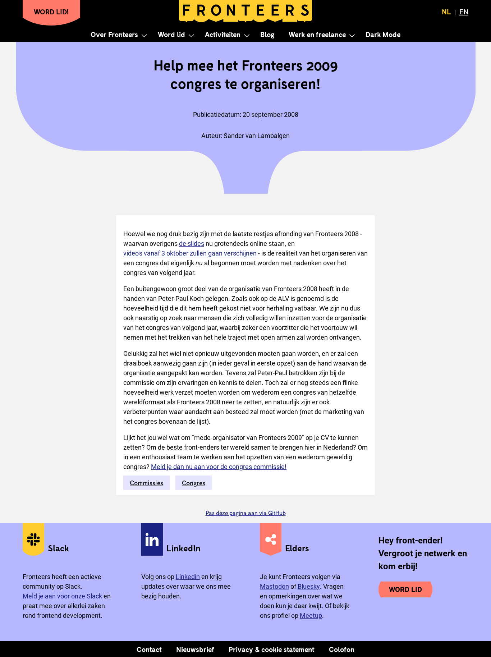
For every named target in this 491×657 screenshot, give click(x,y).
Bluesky (309, 586)
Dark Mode (383, 34)
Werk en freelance (317, 34)
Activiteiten (222, 34)
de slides (191, 243)
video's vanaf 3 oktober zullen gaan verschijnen (190, 253)
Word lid (171, 34)
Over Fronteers (114, 34)
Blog (267, 34)
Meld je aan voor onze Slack (62, 596)
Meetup (311, 615)
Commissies (146, 483)
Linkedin (188, 576)
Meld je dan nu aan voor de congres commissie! (218, 466)
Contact (149, 649)
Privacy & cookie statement (272, 649)
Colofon (341, 649)
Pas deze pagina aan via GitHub (246, 512)
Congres (193, 483)
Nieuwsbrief (195, 649)
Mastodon (274, 586)
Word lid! (51, 11)
